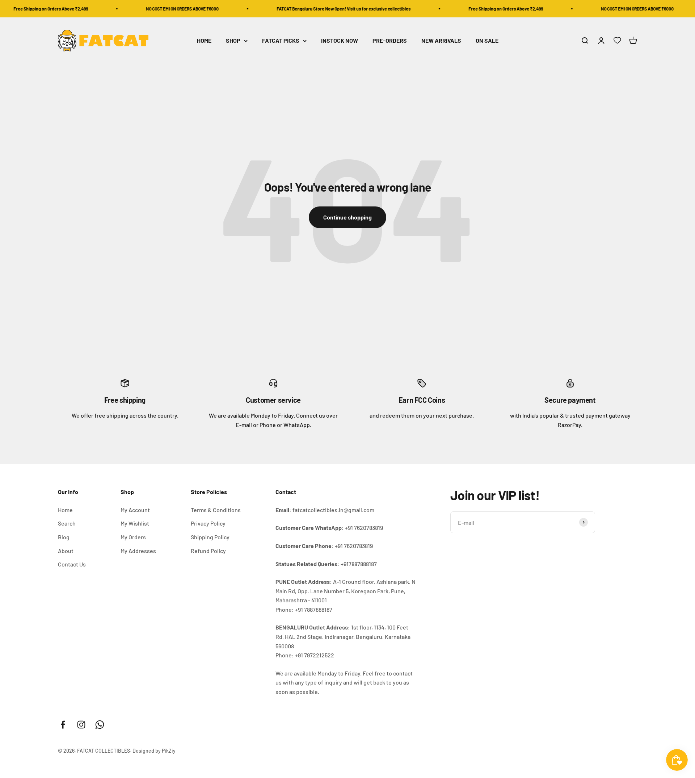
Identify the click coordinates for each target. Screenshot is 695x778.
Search (67, 523)
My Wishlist (135, 523)
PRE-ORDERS (389, 40)
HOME (204, 40)
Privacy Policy (208, 523)
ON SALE (487, 40)
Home (65, 509)
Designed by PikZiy (154, 751)
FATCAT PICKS (280, 40)
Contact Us (72, 564)
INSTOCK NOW (339, 40)
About (65, 550)
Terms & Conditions (216, 509)
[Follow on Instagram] (81, 724)
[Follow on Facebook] (63, 724)
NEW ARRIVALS (441, 40)
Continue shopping (347, 217)
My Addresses (138, 550)
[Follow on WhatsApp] (100, 724)
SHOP (233, 40)
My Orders (133, 537)
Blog (64, 537)
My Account (135, 509)
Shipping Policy (210, 537)
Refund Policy (208, 550)
